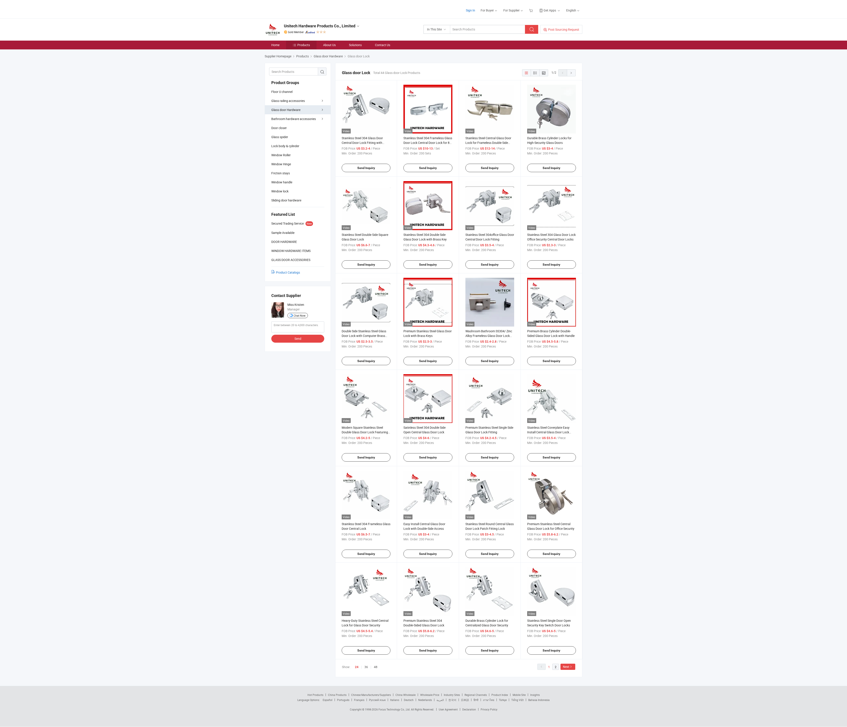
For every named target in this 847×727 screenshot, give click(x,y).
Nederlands (425, 700)
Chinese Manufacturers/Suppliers (371, 695)
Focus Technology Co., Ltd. (395, 709)
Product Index (499, 695)
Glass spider (279, 137)
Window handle (281, 182)
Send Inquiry (366, 168)
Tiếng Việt (517, 700)
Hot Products (315, 695)
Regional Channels (476, 695)
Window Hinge (281, 164)
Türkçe (503, 700)
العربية (440, 700)
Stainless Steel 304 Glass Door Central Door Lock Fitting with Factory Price (362, 142)
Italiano (394, 700)
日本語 (465, 700)
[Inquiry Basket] (531, 10)
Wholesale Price (429, 695)
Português (343, 700)
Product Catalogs (288, 272)
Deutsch (409, 700)
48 (375, 667)
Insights (535, 695)
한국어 (452, 700)
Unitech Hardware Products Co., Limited (319, 26)
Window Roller (281, 155)
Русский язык (377, 700)
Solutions (355, 45)
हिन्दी (476, 700)
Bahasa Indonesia (539, 700)
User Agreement (448, 709)
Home (275, 45)
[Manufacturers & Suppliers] (293, 9)
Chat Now (299, 315)
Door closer (279, 128)
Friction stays (280, 173)
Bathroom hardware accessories (293, 119)
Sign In (470, 10)
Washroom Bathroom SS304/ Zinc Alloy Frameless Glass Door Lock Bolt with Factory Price (488, 335)
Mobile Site (519, 695)
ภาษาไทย (488, 700)
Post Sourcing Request (563, 29)
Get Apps (550, 10)
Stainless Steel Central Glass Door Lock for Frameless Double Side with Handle (488, 142)
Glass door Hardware (285, 110)
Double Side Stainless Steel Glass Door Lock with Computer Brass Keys (364, 335)
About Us (329, 45)
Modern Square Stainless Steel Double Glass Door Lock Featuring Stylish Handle (365, 432)
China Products (337, 695)
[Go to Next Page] (571, 73)
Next (566, 667)
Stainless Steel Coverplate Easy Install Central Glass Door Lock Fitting (548, 432)
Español (327, 700)
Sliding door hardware (286, 200)
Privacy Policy (489, 709)
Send (297, 338)
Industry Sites (452, 695)
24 (356, 667)
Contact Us (382, 45)
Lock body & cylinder (285, 146)
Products (303, 45)
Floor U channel (281, 92)
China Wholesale (405, 695)
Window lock (280, 191)
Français (359, 700)
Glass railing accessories (288, 101)
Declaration (469, 709)
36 (366, 667)
